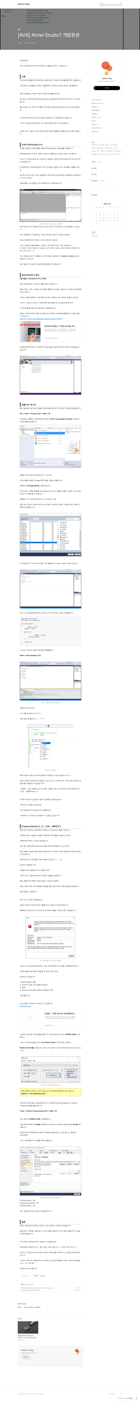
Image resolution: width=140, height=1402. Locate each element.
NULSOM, (94, 145)
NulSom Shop (113, 1390)
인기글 (99, 162)
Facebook (95, 181)
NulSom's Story (98, 103)
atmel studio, (104, 154)
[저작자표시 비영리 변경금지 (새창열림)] (42, 1276)
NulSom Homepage (115, 1387)
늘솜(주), (107, 148)
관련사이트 (112, 1394)
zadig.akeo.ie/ (25, 1006)
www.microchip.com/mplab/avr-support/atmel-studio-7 (41, 319)
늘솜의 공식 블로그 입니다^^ (29, 1353)
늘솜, (111, 148)
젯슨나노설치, (114, 145)
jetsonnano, (100, 148)
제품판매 (95, 114)
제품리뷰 (95, 107)
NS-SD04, (101, 145)
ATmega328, (95, 154)
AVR (22, 1284)
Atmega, (94, 151)
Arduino (95, 124)
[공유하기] (26, 1275)
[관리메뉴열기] (136, 1398)
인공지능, (118, 154)
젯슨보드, (103, 151)
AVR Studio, (117, 151)
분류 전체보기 (97, 100)
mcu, (110, 154)
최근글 (93, 162)
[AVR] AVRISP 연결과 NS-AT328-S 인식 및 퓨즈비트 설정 (37, 1288)
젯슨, (98, 151)
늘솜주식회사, (109, 151)
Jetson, (94, 148)
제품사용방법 (96, 110)
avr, (114, 148)
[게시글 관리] (28, 1275)
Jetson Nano (97, 128)
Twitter (102, 181)
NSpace (95, 131)
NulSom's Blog (24, 4)
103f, (113, 154)
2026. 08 (107, 204)
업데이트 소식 (96, 117)
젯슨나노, (107, 145)
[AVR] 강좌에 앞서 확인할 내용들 (30, 1290)
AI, (117, 148)
